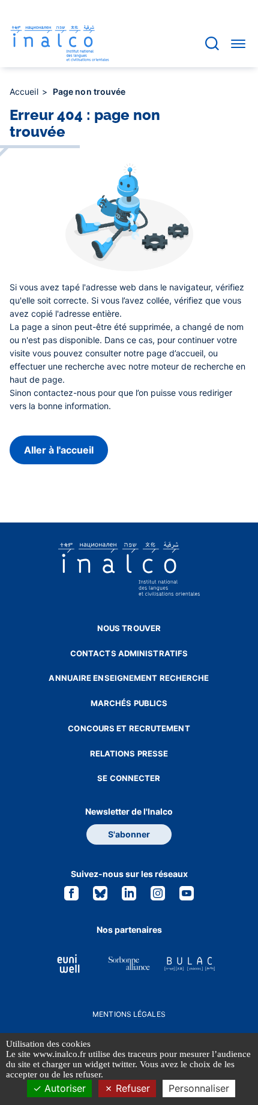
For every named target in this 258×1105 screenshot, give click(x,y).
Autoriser (63, 1088)
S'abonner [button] (129, 834)
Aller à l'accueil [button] (59, 450)
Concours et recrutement (129, 728)
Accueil (25, 91)
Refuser (131, 1088)
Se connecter (128, 778)
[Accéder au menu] (238, 43)
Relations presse (129, 753)
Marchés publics (129, 703)
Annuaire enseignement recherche (129, 678)
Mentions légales (129, 1014)
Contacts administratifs (129, 653)
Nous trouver (129, 628)
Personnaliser (199, 1088)
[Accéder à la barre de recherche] (212, 43)
